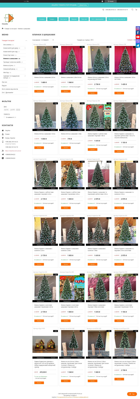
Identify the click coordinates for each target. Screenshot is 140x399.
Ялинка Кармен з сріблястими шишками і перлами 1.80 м (97, 135)
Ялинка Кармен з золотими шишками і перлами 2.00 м (70, 306)
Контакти (63, 19)
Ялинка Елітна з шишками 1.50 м (44, 134)
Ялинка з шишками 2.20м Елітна (71, 77)
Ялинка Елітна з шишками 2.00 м (44, 77)
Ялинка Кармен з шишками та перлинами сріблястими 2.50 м (98, 193)
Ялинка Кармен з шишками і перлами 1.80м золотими (97, 306)
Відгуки (74, 19)
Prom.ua (79, 393)
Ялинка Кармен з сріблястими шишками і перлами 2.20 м (44, 193)
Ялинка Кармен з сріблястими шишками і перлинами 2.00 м (70, 193)
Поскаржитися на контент (64, 397)
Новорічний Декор (9, 69)
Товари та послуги (11, 29)
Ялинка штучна (8, 65)
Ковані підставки (8, 55)
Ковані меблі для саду (10, 51)
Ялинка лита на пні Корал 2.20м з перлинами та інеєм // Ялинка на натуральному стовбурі (125, 363)
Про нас (84, 19)
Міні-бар (6, 72)
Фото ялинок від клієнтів (117, 19)
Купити (39, 91)
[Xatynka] (9, 18)
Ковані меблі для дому (10, 48)
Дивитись (83, 5)
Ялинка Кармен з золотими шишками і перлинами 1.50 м (123, 306)
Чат (133, 394)
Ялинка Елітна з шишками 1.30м (71, 134)
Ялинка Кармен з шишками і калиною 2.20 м (43, 249)
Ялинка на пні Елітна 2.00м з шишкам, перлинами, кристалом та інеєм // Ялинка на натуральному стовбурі (71, 364)
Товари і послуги (8, 40)
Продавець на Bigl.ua (70, 395)
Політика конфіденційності (80, 397)
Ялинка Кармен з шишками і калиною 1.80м (97, 249)
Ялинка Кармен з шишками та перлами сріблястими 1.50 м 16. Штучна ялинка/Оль (124, 135)
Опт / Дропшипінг (98, 19)
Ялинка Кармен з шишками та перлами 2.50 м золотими (124, 249)
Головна (41, 19)
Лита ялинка (7, 44)
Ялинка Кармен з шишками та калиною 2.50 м (124, 193)
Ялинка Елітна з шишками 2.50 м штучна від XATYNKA (98, 78)
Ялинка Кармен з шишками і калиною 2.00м (70, 249)
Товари (51, 19)
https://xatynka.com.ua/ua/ (13, 151)
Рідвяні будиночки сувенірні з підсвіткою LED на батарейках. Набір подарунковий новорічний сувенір (44, 364)
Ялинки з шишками (10, 58)
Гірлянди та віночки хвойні (12, 62)
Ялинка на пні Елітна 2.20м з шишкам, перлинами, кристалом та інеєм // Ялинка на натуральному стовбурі (98, 364)
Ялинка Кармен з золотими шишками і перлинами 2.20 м (43, 306)
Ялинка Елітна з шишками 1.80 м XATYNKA (124, 78)
